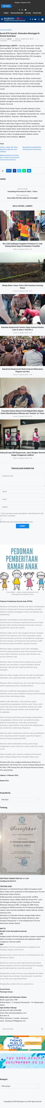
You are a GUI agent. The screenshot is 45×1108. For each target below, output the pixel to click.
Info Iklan (28, 13)
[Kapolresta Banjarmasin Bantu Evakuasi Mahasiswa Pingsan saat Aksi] (22, 351)
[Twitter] (22, 10)
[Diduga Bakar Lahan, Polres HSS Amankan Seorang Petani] (22, 267)
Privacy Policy (37, 13)
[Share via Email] (29, 170)
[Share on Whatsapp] (24, 170)
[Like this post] (9, 170)
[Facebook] (19, 10)
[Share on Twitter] (19, 170)
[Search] (39, 19)
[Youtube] (25, 10)
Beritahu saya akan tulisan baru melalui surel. (16, 522)
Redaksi (6, 13)
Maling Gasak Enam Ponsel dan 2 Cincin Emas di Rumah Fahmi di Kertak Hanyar (9, 157)
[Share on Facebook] (14, 170)
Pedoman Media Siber (16, 13)
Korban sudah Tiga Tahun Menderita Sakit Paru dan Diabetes (9, 149)
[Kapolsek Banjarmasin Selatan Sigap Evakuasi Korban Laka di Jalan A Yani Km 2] (22, 309)
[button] (14, 6)
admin (9, 39)
